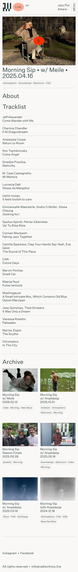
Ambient (45, 407)
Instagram (9, 553)
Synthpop (23, 516)
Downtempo (25, 83)
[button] (39, 41)
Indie (5, 407)
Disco (6, 516)
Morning (14, 407)
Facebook (27, 553)
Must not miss (48, 521)
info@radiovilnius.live (46, 566)
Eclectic (7, 462)
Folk (48, 83)
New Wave (26, 407)
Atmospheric (10, 83)
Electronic (38, 83)
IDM (65, 516)
